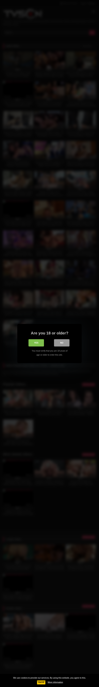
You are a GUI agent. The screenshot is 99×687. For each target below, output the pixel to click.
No (61, 343)
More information (55, 682)
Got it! (41, 682)
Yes (36, 343)
